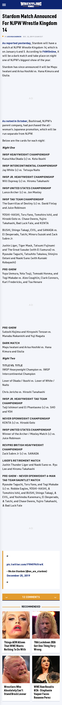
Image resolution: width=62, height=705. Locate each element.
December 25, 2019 (18, 575)
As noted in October (14, 121)
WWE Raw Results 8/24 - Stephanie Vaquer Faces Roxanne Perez (44, 692)
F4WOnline (49, 51)
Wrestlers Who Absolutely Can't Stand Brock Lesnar (15, 690)
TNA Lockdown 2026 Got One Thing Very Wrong (44, 645)
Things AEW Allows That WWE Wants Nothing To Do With (15, 645)
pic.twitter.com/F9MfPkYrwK (25, 564)
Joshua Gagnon (14, 36)
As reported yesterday (16, 43)
